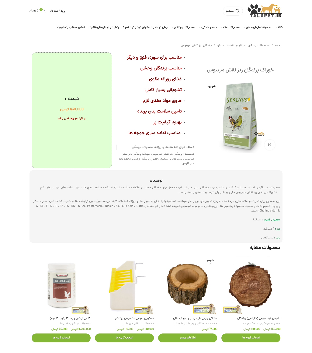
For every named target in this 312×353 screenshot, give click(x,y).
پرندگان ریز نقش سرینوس (167, 154)
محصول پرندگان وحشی (146, 159)
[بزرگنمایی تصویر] (269, 145)
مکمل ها (65, 324)
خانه (277, 45)
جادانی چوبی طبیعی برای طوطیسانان (195, 318)
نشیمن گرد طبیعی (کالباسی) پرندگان (258, 318)
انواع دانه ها (234, 45)
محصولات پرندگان (258, 45)
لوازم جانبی (190, 324)
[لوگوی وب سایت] (264, 11)
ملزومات (178, 324)
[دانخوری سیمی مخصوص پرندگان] (124, 284)
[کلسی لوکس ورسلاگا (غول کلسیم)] (61, 284)
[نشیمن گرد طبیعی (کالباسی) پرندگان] (250, 284)
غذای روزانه (162, 147)
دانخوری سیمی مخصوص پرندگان (134, 318)
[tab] (156, 178)
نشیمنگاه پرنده (251, 324)
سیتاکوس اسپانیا (171, 159)
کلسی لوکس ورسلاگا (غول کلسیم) (70, 318)
